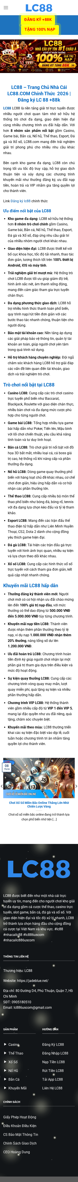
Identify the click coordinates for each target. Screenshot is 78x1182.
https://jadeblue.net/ (33, 981)
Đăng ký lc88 (21, 201)
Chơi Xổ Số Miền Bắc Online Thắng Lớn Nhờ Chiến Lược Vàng (39, 804)
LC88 (7, 896)
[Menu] (5, 7)
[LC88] (39, 7)
